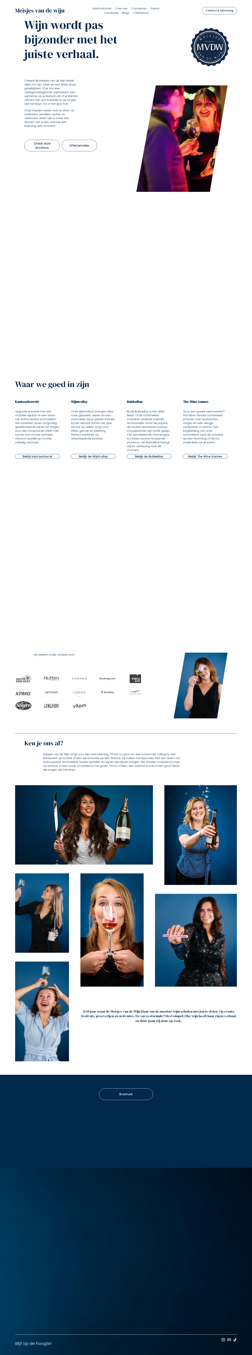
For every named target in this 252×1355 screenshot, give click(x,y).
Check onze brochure (42, 145)
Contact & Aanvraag (219, 10)
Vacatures (111, 13)
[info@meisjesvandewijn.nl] (229, 1340)
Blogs (125, 13)
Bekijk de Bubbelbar (149, 456)
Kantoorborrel (102, 8)
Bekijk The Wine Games (205, 456)
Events (155, 8)
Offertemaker (79, 145)
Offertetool (140, 13)
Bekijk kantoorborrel (37, 456)
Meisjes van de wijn (40, 10)
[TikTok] (235, 1340)
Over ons (121, 8)
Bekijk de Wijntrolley (93, 456)
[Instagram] (223, 1340)
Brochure (125, 1094)
